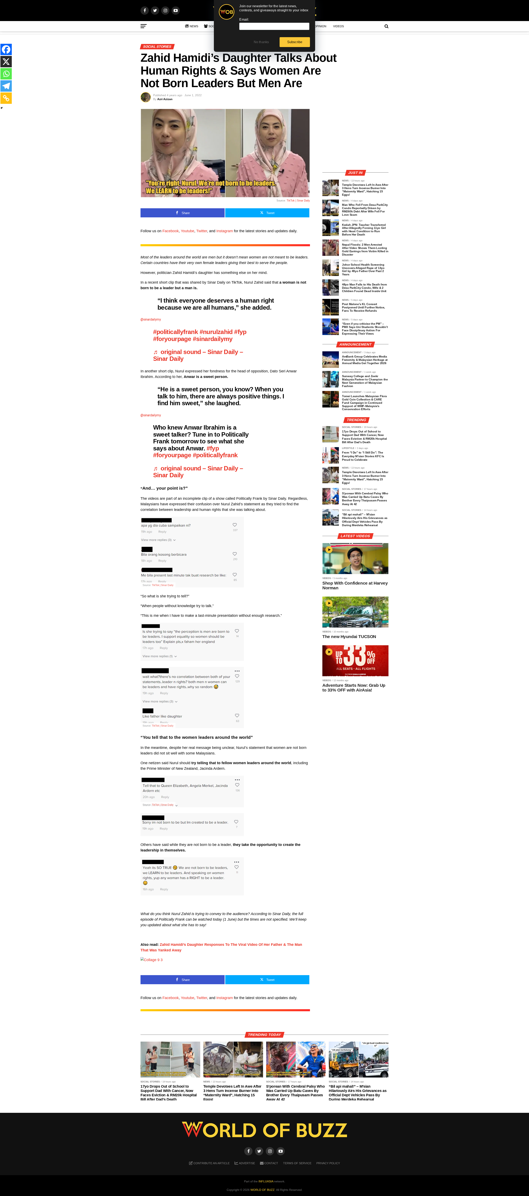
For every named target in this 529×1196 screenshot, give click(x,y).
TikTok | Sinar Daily (298, 200)
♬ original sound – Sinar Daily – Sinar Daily (198, 355)
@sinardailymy (151, 319)
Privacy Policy (328, 1163)
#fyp (240, 331)
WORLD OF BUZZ (262, 1189)
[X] (6, 61)
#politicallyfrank (175, 331)
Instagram (224, 231)
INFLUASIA (266, 1181)
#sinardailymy (213, 338)
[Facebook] (6, 49)
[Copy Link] (6, 98)
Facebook (170, 231)
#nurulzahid (216, 331)
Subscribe (295, 42)
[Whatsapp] (6, 73)
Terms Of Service (297, 1163)
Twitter (201, 231)
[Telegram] (6, 86)
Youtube (187, 231)
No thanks (261, 42)
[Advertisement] (355, 137)
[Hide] (1, 108)
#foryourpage (172, 338)
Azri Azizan (165, 99)
